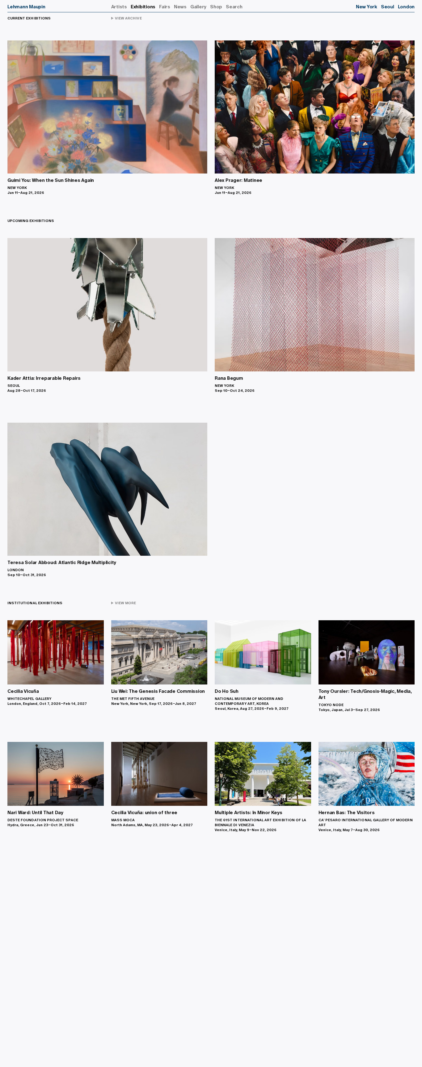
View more (123, 602)
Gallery (198, 7)
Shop (216, 7)
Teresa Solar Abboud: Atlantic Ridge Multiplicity (61, 562)
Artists (119, 7)
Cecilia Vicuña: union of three (144, 812)
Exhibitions (143, 7)
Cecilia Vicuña (23, 691)
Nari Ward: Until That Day (35, 812)
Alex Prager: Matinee (238, 180)
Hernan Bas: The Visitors (347, 812)
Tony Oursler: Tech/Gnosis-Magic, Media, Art (365, 694)
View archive (126, 18)
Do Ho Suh (226, 691)
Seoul (387, 7)
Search (234, 7)
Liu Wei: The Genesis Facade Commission (158, 691)
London (406, 7)
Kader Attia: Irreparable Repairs (44, 378)
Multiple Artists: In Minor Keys (248, 812)
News (180, 7)
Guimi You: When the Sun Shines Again (50, 180)
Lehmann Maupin (26, 7)
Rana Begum (229, 378)
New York (366, 7)
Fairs (164, 7)
